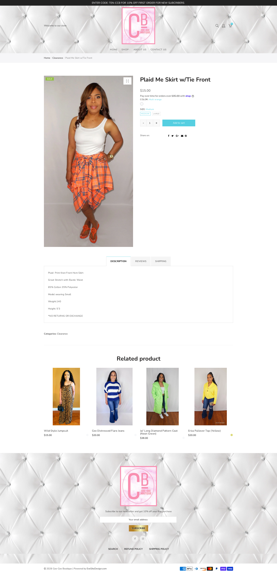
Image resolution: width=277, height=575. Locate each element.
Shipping (160, 261)
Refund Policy (133, 549)
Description (118, 261)
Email (182, 142)
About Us (140, 49)
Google (177, 142)
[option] (88, 161)
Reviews (140, 261)
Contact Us (159, 49)
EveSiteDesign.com (97, 568)
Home (114, 49)
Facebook (168, 142)
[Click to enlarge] (127, 81)
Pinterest (186, 142)
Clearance (57, 57)
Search (113, 549)
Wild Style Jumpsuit (56, 430)
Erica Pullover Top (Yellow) (204, 430)
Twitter (173, 142)
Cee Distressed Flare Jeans (108, 430)
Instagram (143, 538)
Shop (125, 49)
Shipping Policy (159, 549)
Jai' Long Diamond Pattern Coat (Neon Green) (159, 432)
